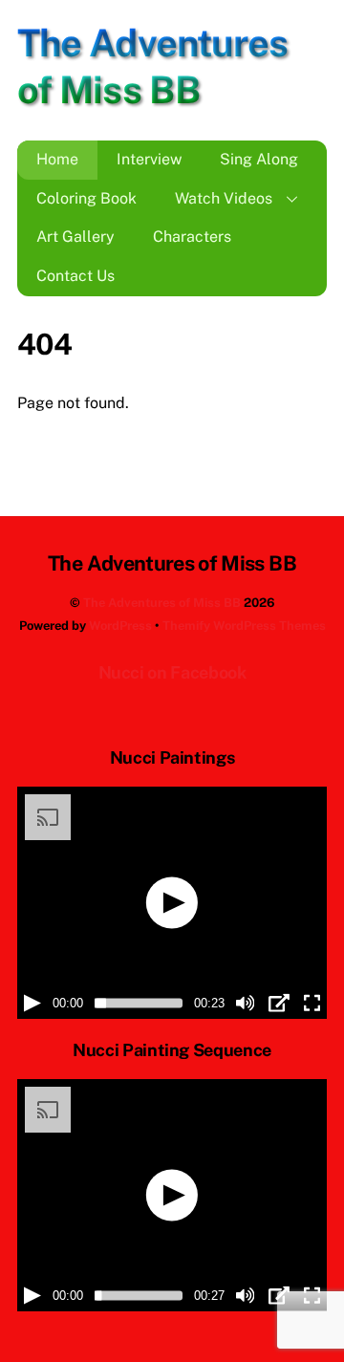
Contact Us (75, 276)
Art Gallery (75, 236)
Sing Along (259, 159)
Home (57, 159)
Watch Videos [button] (223, 198)
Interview (149, 159)
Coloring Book (86, 198)
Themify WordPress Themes (244, 625)
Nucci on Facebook (172, 672)
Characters (192, 236)
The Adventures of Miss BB (162, 602)
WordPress (120, 625)
